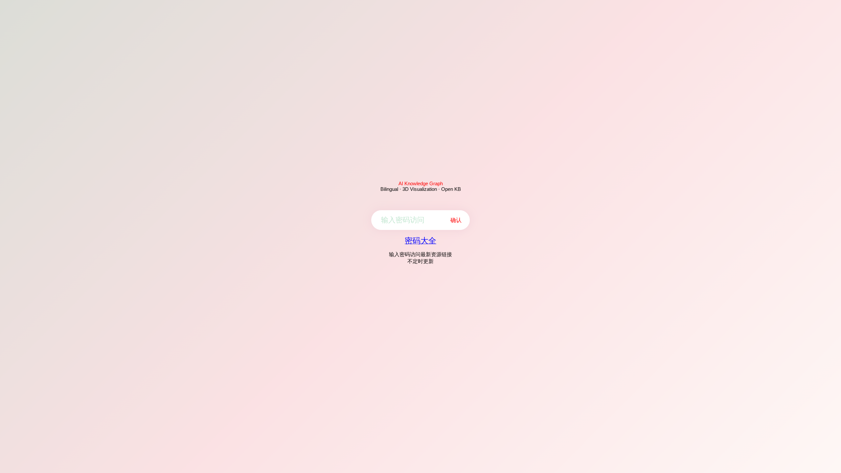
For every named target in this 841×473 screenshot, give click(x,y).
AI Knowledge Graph (420, 183)
